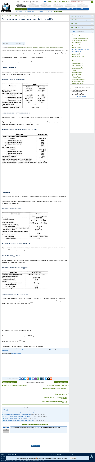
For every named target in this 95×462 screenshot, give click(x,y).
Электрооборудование (78, 79)
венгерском (5, 350)
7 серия (45, 9)
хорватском (46, 349)
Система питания (76, 45)
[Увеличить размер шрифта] (13, 43)
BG (45, 454)
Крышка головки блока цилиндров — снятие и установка (24, 414)
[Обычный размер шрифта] (10, 43)
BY (47, 454)
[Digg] (48, 379)
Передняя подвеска (76, 74)
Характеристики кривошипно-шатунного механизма (55, 389)
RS (51, 454)
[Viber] (35, 379)
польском (58, 349)
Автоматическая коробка (78, 67)
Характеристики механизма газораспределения (59, 393)
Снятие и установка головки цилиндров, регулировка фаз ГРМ (26, 416)
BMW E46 (77, 16)
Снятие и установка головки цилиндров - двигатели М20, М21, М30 (27, 412)
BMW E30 (77, 28)
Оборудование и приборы (78, 81)
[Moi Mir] (30, 379)
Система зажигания (76, 47)
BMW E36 (77, 24)
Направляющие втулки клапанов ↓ (24, 47)
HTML (6, 429)
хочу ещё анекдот (82, 96)
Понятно (73, 458)
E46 (19, 11)
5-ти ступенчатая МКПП (78, 65)
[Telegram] (33, 379)
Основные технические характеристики (15, 385)
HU (61, 454)
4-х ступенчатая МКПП (77, 63)
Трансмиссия (76, 60)
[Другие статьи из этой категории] (16, 43)
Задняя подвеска (76, 76)
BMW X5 (70, 9)
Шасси (74, 70)
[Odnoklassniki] (28, 379)
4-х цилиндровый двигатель (80, 40)
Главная (4, 15)
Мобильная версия (20, 454)
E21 (58, 11)
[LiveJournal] (41, 379)
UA (49, 454)
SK (59, 454)
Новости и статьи (30, 454)
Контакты (59, 1)
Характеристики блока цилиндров (57, 385)
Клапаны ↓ (35, 47)
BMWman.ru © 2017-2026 (7, 454)
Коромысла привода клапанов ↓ (57, 47)
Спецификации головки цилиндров (19, 410)
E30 (49, 11)
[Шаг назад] (3, 43)
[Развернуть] (92, 16)
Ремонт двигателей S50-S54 (37, 460)
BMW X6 (82, 9)
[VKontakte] (20, 379)
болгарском (22, 349)
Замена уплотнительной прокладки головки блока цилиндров (24, 420)
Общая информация (78, 35)
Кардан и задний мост (77, 68)
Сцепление (74, 62)
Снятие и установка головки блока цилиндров (21, 418)
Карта (63, 1)
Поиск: (68, 1)
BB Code (6, 432)
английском (16, 349)
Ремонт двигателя (38, 15)
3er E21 (3, 457)
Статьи (54, 1)
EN (43, 454)
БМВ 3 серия (10, 15)
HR (53, 454)
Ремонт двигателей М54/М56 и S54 (9, 460)
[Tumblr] (43, 379)
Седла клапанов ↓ (12, 47)
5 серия (33, 9)
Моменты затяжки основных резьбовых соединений (55, 397)
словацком (63, 349)
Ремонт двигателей (76, 42)
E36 (40, 11)
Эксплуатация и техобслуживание (80, 38)
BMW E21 (78, 31)
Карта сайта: (39, 454)
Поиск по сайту (76, 454)
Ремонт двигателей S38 (24, 460)
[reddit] (51, 379)
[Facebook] (22, 379)
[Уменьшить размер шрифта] (7, 43)
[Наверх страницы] (92, 456)
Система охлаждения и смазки (79, 44)
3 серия (21, 9)
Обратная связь (67, 454)
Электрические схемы (77, 83)
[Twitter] (25, 379)
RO (55, 454)
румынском (52, 349)
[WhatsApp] (38, 379)
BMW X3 (58, 9)
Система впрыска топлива (78, 56)
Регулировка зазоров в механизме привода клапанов (54, 402)
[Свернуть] (92, 31)
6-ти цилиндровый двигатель (25, 15)
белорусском (29, 349)
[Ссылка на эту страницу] (20, 43)
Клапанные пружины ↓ (44, 47)
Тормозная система (76, 77)
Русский (48, 1)
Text (6, 427)
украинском (35, 349)
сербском (41, 349)
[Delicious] (46, 379)
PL (57, 454)
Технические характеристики (79, 36)
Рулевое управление (77, 72)
